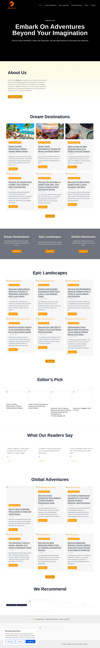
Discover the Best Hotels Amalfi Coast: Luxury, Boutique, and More (79, 184)
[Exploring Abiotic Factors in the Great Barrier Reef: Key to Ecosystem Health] (18, 318)
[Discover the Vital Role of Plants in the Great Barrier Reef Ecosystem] (45, 318)
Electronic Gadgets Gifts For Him (82, 409)
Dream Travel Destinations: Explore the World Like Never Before (49, 148)
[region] (20, 636)
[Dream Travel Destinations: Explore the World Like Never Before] (50, 131)
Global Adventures (76, 5)
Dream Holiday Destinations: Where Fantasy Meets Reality (18, 148)
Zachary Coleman (13, 298)
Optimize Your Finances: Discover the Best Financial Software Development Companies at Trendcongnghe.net (61, 412)
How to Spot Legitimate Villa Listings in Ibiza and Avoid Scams (20, 511)
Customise (10, 641)
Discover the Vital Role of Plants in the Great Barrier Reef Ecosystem (49, 329)
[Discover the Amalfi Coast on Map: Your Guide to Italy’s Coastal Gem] (13, 173)
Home (40, 5)
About (86, 5)
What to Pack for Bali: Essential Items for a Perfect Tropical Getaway (79, 148)
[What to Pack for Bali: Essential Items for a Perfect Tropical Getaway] (79, 131)
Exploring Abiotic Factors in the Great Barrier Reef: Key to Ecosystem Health (20, 329)
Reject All (20, 641)
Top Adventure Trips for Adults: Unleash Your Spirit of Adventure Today (20, 545)
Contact (93, 5)
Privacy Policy (40, 619)
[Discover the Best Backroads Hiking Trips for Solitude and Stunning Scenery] (43, 534)
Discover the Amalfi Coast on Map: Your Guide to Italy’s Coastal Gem (20, 184)
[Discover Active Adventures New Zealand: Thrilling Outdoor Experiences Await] (45, 487)
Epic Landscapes (64, 5)
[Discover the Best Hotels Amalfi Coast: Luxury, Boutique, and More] (71, 173)
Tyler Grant (12, 516)
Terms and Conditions (51, 619)
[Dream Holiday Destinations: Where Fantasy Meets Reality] (20, 131)
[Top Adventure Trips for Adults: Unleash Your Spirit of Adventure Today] (14, 534)
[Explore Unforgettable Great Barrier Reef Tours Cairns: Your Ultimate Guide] (45, 280)
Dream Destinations (50, 5)
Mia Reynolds (13, 153)
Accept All (30, 641)
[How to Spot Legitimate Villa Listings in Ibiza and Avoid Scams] (20, 494)
